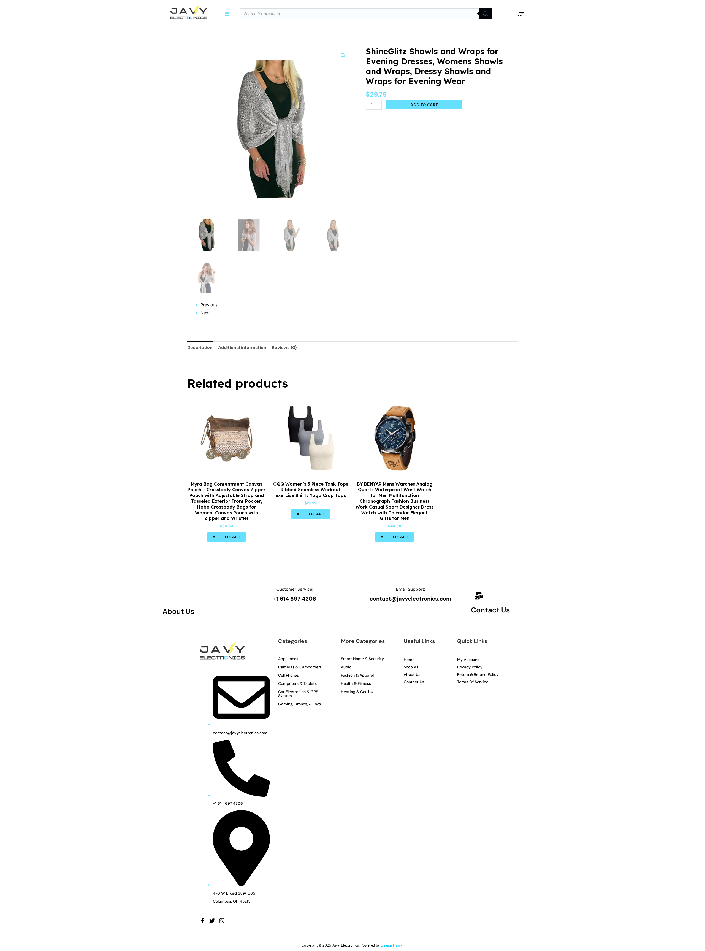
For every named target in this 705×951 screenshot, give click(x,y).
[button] (227, 13)
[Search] (485, 13)
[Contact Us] (479, 597)
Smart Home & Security (362, 658)
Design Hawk (391, 945)
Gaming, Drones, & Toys (299, 703)
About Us (178, 611)
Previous (209, 305)
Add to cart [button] (226, 536)
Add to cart (424, 104)
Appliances (288, 658)
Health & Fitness (356, 683)
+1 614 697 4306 (294, 598)
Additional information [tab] (242, 347)
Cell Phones (288, 675)
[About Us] (170, 596)
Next (205, 313)
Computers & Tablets (297, 683)
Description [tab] (200, 347)
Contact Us (490, 610)
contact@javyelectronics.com (410, 598)
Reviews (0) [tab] (284, 347)
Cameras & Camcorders (300, 666)
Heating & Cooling (357, 691)
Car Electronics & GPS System (298, 693)
